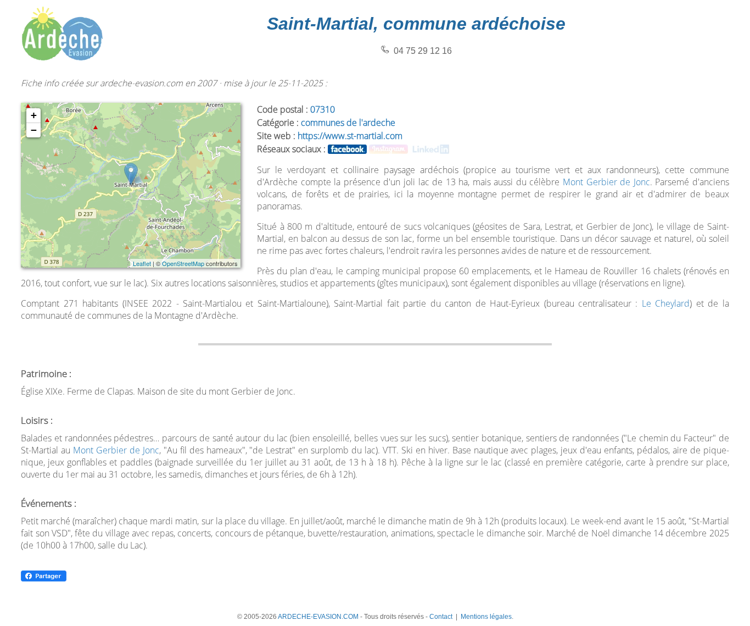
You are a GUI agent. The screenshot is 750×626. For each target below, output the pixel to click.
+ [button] (34, 115)
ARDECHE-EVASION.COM (318, 617)
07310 (322, 109)
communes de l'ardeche (348, 123)
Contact (440, 617)
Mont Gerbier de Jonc (606, 182)
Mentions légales (486, 617)
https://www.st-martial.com (350, 136)
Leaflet (142, 263)
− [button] (34, 130)
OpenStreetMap (183, 263)
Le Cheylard (666, 303)
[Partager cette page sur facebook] (43, 580)
